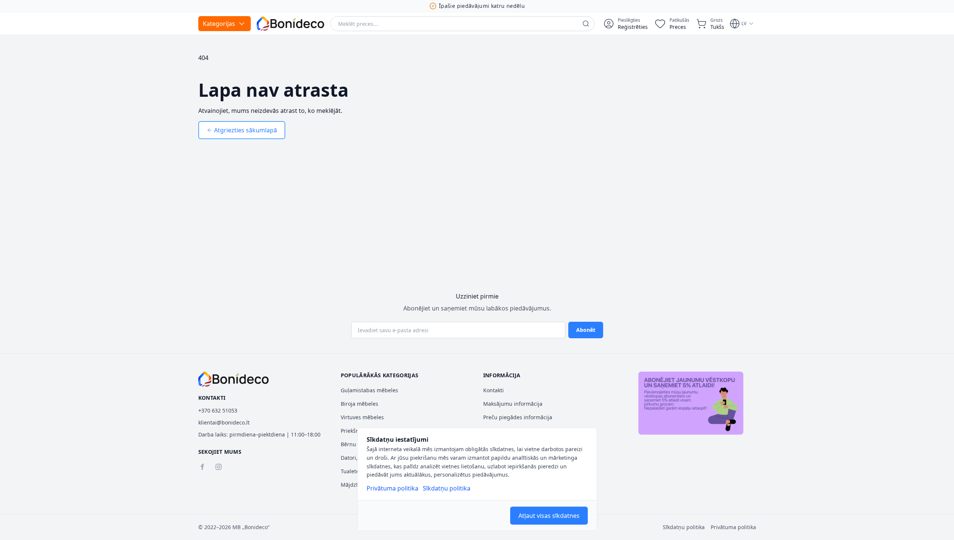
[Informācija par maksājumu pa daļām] (690, 403)
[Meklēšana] (586, 24)
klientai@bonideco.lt (224, 422)
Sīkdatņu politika (446, 488)
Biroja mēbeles (359, 403)
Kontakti (493, 390)
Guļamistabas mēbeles (369, 390)
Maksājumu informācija (512, 403)
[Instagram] (218, 467)
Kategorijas (219, 24)
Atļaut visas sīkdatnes (549, 516)
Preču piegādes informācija (517, 417)
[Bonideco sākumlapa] (233, 379)
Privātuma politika (392, 488)
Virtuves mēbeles (362, 417)
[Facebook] (202, 467)
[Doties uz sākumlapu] (290, 23)
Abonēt (585, 329)
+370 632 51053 (217, 410)
